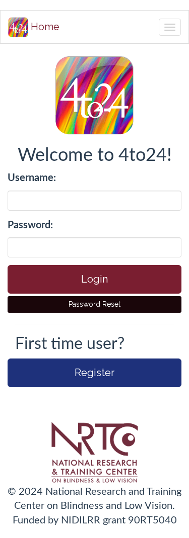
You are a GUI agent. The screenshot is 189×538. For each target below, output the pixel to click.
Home (43, 27)
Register (94, 373)
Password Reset (94, 304)
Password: (30, 225)
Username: (32, 178)
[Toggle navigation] (170, 27)
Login (94, 279)
